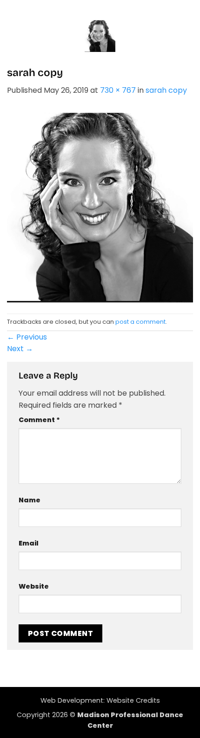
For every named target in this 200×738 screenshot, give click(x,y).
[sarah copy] (100, 204)
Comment (39, 419)
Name (29, 500)
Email (29, 543)
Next (20, 348)
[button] (15, 35)
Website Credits (133, 700)
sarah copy (166, 90)
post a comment (140, 322)
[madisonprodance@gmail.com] (92, 9)
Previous (27, 337)
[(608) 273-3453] (108, 9)
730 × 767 (118, 90)
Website (34, 586)
